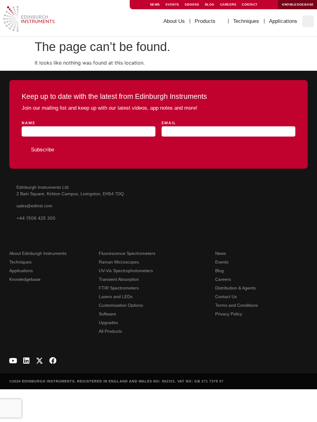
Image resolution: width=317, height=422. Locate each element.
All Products (110, 331)
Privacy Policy (228, 313)
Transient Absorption (119, 279)
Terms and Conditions (236, 305)
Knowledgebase (25, 279)
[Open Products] (220, 21)
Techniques (20, 262)
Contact (250, 4)
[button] (308, 21)
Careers (228, 4)
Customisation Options (121, 305)
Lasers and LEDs (115, 296)
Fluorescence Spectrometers (127, 253)
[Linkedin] (26, 360)
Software (107, 313)
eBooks (192, 4)
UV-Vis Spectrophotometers (126, 270)
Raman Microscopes (119, 262)
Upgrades (108, 322)
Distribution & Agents (235, 287)
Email (169, 123)
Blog (210, 4)
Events (172, 4)
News (155, 4)
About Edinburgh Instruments (38, 253)
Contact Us (226, 296)
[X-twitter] (39, 360)
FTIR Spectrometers (119, 287)
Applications (21, 270)
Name (28, 123)
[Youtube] (12, 360)
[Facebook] (52, 360)
